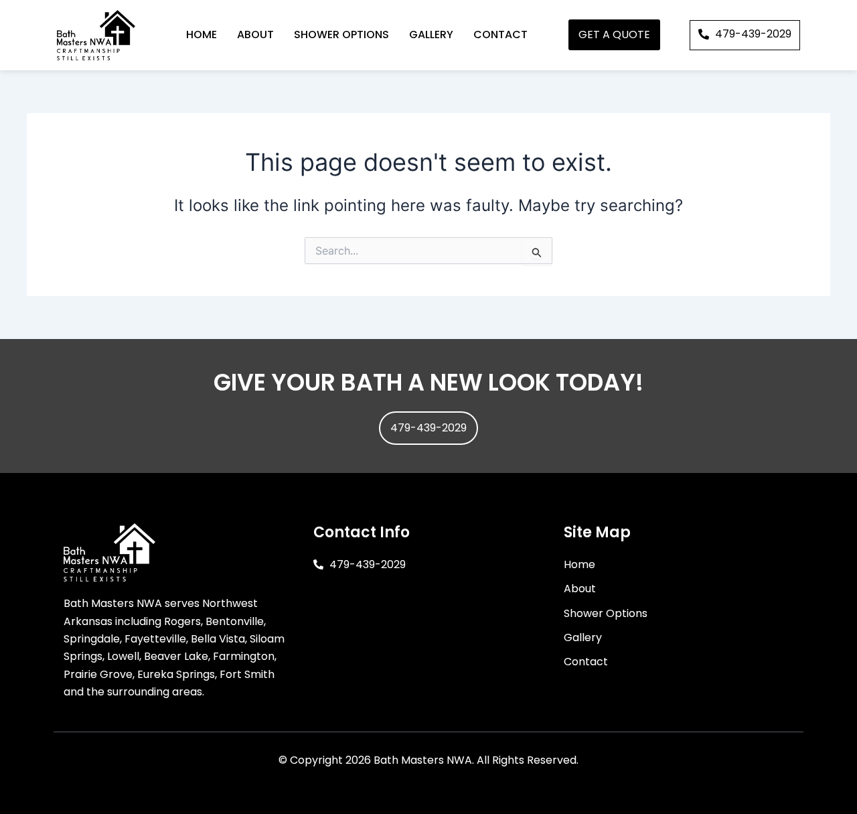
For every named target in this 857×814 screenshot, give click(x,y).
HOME (201, 34)
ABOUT (255, 34)
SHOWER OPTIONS (341, 34)
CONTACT (500, 34)
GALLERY (431, 34)
